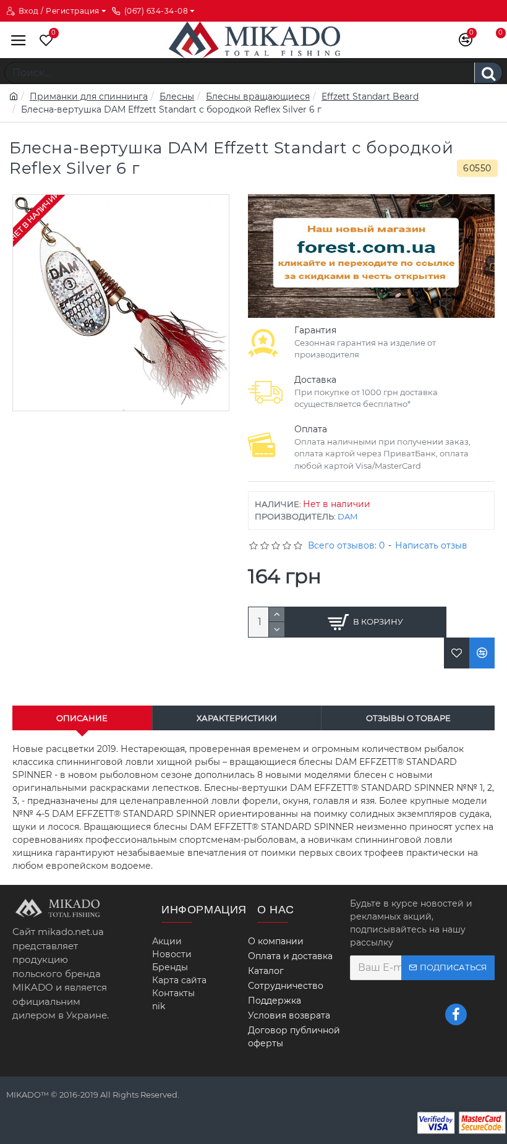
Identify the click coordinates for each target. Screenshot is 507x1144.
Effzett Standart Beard (370, 96)
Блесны (177, 96)
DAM (347, 516)
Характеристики (237, 718)
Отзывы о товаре (408, 718)
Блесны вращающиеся (258, 96)
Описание (82, 718)
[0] (43, 40)
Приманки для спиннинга (89, 96)
